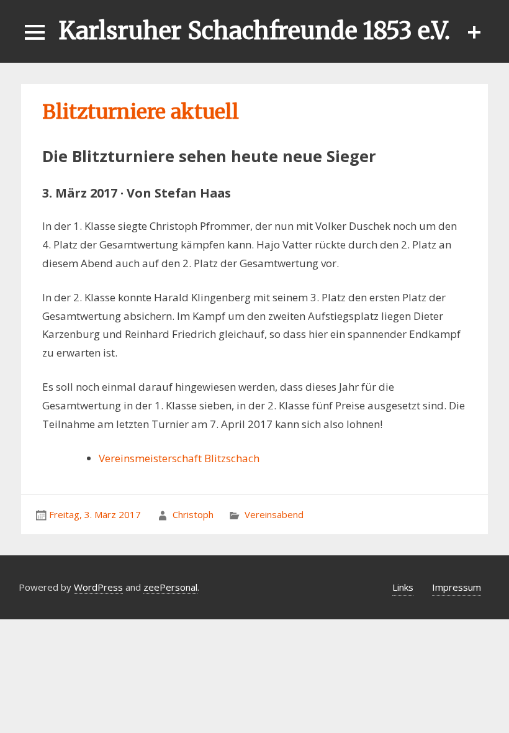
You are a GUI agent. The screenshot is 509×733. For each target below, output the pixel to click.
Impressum (456, 587)
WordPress (98, 587)
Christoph (193, 514)
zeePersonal (170, 587)
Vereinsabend (274, 514)
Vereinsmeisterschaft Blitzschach (179, 458)
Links (402, 587)
